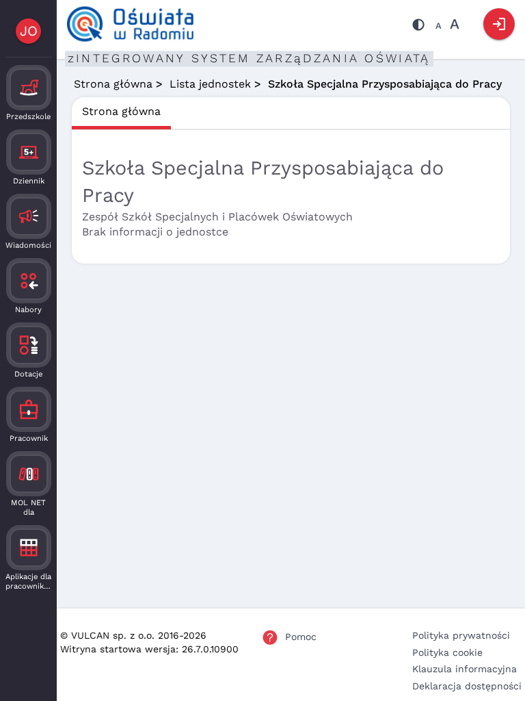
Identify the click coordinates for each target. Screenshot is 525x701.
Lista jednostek (210, 83)
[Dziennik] (29, 152)
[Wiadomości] (29, 216)
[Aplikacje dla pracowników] (29, 547)
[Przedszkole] (29, 87)
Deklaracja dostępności (467, 685)
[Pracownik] (29, 409)
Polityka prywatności (461, 635)
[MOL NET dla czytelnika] (29, 474)
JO (29, 31)
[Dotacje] (29, 345)
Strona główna (113, 83)
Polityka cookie (447, 652)
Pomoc (301, 636)
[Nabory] (29, 281)
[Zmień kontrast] (418, 26)
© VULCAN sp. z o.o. (107, 635)
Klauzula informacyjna (464, 668)
